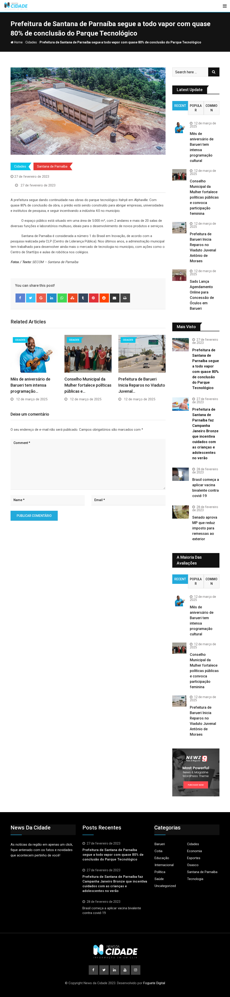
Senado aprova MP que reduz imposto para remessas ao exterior (204, 528)
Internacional (164, 865)
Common (211, 108)
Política (160, 872)
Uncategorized (165, 886)
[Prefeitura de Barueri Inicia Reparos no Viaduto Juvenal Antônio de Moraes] (179, 227)
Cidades (31, 42)
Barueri (160, 844)
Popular (196, 108)
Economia (194, 851)
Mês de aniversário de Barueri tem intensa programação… (30, 385)
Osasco (193, 865)
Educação (162, 858)
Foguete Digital (154, 983)
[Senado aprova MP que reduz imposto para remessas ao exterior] (180, 512)
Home (18, 42)
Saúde (159, 879)
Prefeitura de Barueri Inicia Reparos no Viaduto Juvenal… (141, 385)
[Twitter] (31, 297)
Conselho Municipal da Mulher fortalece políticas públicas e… (87, 385)
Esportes (193, 858)
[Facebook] (20, 297)
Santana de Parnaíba (52, 166)
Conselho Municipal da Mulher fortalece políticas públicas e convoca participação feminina (204, 197)
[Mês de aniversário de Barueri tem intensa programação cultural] (179, 127)
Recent (180, 106)
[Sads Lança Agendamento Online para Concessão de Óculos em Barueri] (179, 275)
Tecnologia (195, 879)
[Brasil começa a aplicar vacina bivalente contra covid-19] (180, 474)
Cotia (158, 851)
